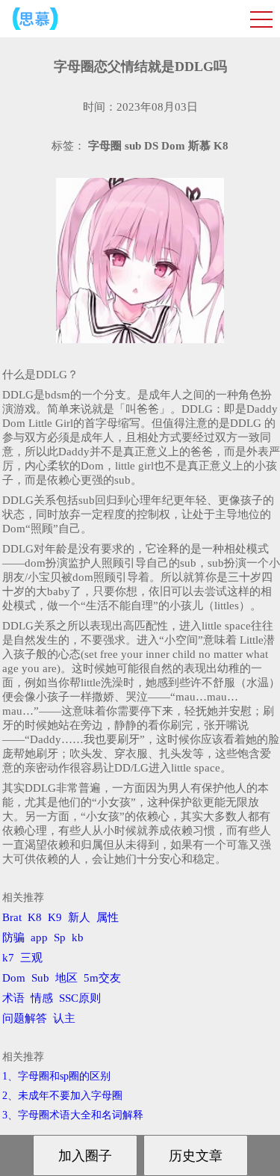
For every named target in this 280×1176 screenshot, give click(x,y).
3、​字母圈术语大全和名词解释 (72, 1115)
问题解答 (24, 1018)
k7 (8, 958)
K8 (35, 917)
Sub (40, 978)
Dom (13, 978)
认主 (64, 1018)
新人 (79, 917)
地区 (66, 978)
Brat (12, 917)
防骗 (13, 937)
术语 (13, 998)
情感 (42, 998)
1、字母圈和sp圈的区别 (56, 1076)
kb (78, 937)
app (39, 937)
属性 (107, 917)
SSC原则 (80, 998)
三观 (31, 958)
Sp (60, 937)
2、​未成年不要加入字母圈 (62, 1095)
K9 (55, 917)
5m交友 (102, 978)
